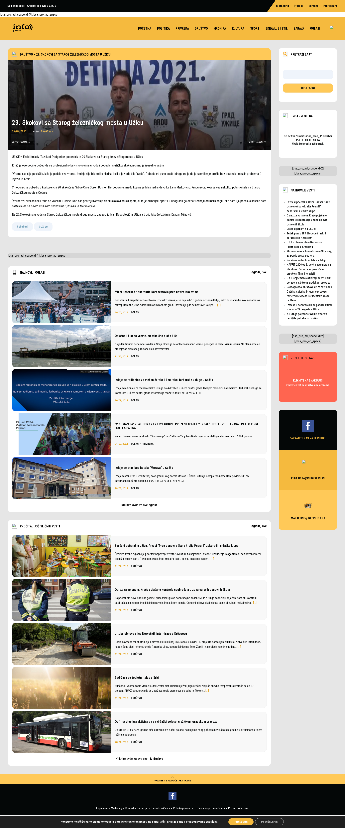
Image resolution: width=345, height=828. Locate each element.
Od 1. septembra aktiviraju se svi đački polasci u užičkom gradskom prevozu (166, 721)
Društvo (201, 28)
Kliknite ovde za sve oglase (139, 505)
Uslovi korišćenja (160, 808)
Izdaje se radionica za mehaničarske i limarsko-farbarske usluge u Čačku (164, 380)
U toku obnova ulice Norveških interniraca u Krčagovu (151, 634)
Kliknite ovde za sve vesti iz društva (139, 759)
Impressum (330, 6)
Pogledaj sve (258, 272)
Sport (255, 28)
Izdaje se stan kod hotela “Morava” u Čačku (144, 468)
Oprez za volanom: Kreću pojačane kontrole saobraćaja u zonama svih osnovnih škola (172, 590)
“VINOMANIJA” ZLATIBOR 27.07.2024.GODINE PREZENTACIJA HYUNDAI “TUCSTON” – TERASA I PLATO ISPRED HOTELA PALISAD (188, 426)
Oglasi (315, 28)
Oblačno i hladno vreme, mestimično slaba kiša (146, 336)
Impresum (102, 808)
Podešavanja (269, 822)
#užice (43, 226)
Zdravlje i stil (277, 28)
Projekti (298, 6)
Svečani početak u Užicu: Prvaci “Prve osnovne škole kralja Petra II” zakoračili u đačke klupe (176, 546)
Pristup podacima (238, 808)
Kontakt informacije (136, 808)
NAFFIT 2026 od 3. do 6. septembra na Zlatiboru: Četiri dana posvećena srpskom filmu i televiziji (309, 269)
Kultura (238, 28)
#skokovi (22, 226)
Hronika (220, 28)
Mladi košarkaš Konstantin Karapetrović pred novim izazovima (156, 292)
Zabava (299, 28)
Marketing (116, 808)
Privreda (182, 28)
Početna (144, 28)
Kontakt (313, 6)
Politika (163, 28)
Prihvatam (241, 822)
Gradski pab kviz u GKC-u (301, 228)
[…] (219, 305)
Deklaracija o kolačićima (211, 808)
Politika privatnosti (183, 808)
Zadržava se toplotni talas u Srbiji (137, 678)
